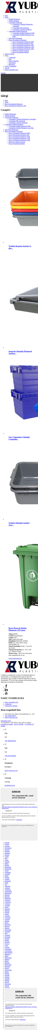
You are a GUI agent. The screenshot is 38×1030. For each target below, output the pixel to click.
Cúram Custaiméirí (10, 66)
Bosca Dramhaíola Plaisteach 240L (23, 49)
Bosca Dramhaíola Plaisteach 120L (23, 47)
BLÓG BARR (18, 724)
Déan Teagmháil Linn (11, 70)
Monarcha (12, 64)
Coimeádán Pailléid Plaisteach (18, 31)
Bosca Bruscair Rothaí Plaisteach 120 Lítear (18, 629)
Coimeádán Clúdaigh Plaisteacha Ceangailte (22, 119)
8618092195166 (10, 785)
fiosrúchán (12, 658)
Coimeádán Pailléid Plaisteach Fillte (23, 33)
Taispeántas (12, 63)
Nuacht (7, 68)
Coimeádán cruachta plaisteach (21, 29)
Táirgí (6, 17)
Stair (10, 59)
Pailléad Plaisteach (14, 19)
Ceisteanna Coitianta (11, 706)
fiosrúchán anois (6, 721)
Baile (6, 15)
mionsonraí (18, 658)
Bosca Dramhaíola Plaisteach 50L (22, 43)
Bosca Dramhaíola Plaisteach (18, 40)
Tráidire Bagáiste (14, 21)
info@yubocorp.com (11, 717)
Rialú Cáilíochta (14, 61)
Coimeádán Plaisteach (15, 22)
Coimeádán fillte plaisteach (20, 28)
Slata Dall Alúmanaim (15, 38)
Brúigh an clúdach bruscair (20, 50)
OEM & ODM (9, 54)
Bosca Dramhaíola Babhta (20, 52)
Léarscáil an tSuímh (7, 724)
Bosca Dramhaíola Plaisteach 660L (23, 42)
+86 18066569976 (10, 716)
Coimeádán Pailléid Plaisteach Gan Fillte (21, 128)
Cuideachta (12, 57)
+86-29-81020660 (10, 756)
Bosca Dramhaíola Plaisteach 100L (23, 45)
